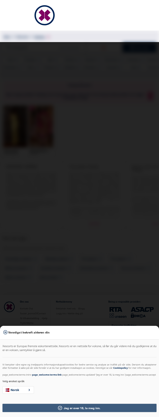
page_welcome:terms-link (47, 374)
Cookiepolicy (120, 367)
